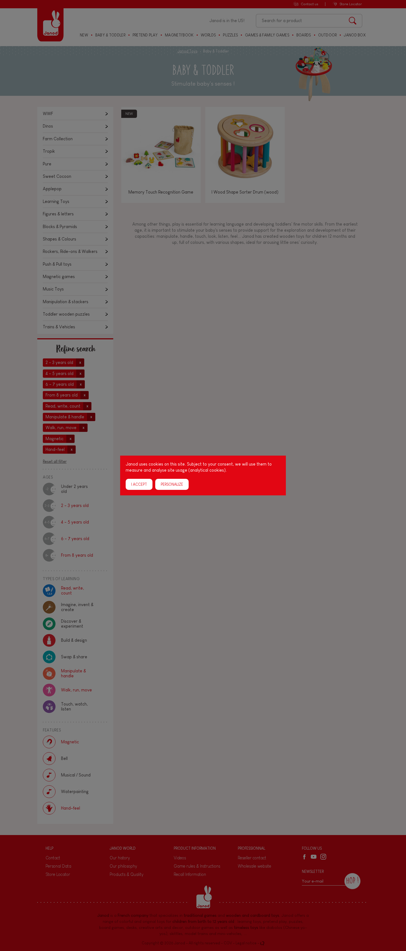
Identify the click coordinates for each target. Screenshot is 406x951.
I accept (139, 484)
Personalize (172, 484)
